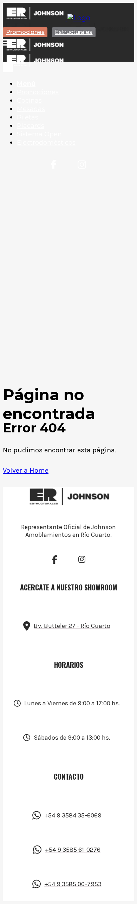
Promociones (25, 32)
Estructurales (73, 32)
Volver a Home (25, 470)
